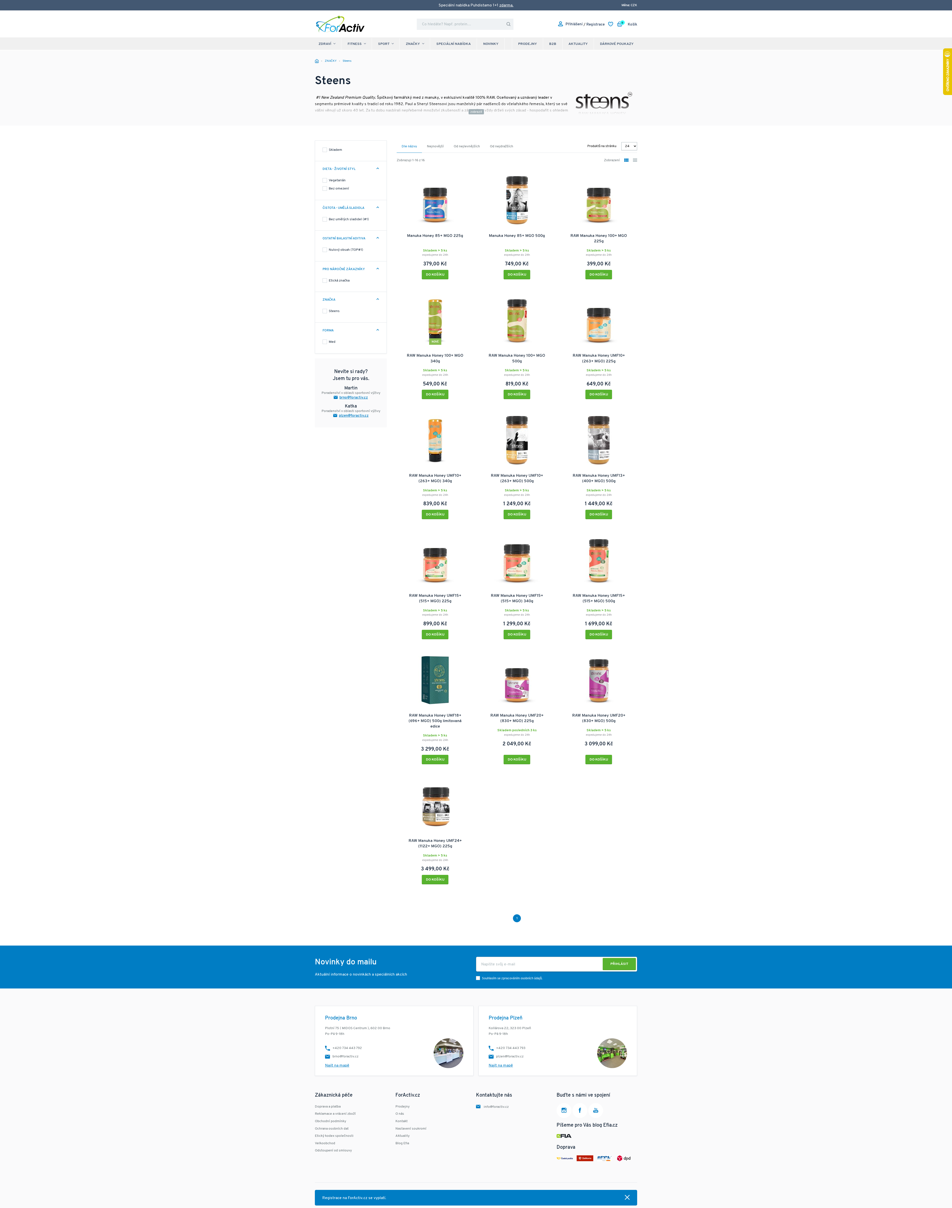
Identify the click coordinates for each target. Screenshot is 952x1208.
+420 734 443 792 (347, 1048)
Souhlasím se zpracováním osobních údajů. (512, 978)
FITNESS (355, 44)
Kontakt (401, 1121)
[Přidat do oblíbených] (467, 176)
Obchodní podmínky (330, 1121)
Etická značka (339, 281)
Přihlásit (619, 964)
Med (332, 342)
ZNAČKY (413, 44)
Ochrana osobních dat (332, 1129)
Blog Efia (402, 1143)
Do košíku (435, 275)
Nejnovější (435, 146)
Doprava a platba (328, 1107)
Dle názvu (409, 146)
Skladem (335, 150)
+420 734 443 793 (510, 1048)
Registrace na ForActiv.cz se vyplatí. (354, 1198)
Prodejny (527, 44)
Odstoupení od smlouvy (333, 1150)
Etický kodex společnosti (334, 1136)
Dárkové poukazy (617, 44)
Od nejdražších (501, 146)
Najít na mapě (337, 1066)
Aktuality (578, 44)
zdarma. (506, 5)
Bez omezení (339, 189)
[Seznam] (635, 160)
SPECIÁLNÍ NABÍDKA (453, 44)
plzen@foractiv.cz (354, 416)
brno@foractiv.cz (353, 398)
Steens (334, 311)
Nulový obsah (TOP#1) (346, 250)
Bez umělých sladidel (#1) (349, 219)
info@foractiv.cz (496, 1107)
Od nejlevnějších (467, 146)
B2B (552, 44)
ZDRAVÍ (325, 44)
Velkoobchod (325, 1143)
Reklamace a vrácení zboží (335, 1114)
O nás (399, 1114)
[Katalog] (626, 160)
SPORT (383, 44)
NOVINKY (491, 44)
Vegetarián (337, 180)
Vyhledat (508, 24)
